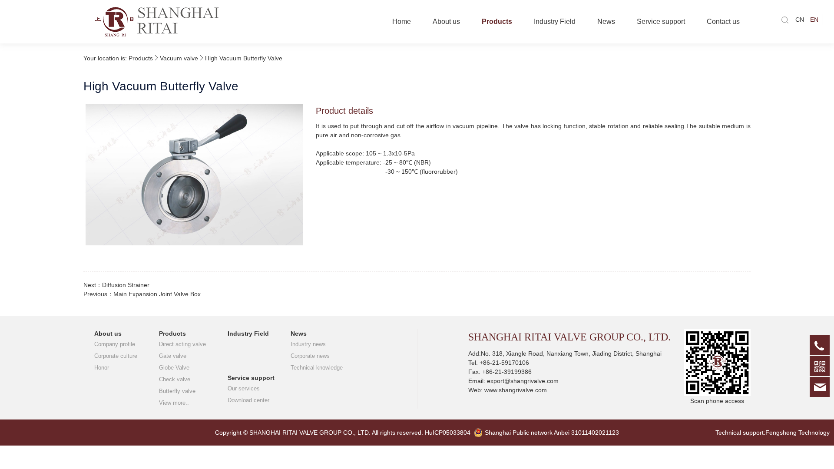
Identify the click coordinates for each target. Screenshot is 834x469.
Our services (244, 388)
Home (401, 21)
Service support (661, 21)
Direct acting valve (182, 344)
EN (814, 19)
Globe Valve (174, 367)
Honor (101, 367)
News (606, 21)
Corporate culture (115, 356)
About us (446, 21)
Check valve (174, 379)
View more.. (174, 403)
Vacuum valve (179, 58)
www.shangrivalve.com (515, 389)
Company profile (114, 344)
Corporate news (310, 356)
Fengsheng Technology (797, 432)
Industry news (308, 344)
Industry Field (555, 21)
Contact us (723, 21)
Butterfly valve (177, 391)
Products (497, 21)
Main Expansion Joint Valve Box (157, 294)
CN (799, 19)
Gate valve (172, 356)
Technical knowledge (317, 367)
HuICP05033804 (447, 432)
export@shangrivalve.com (523, 380)
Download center (248, 400)
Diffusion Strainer (125, 284)
